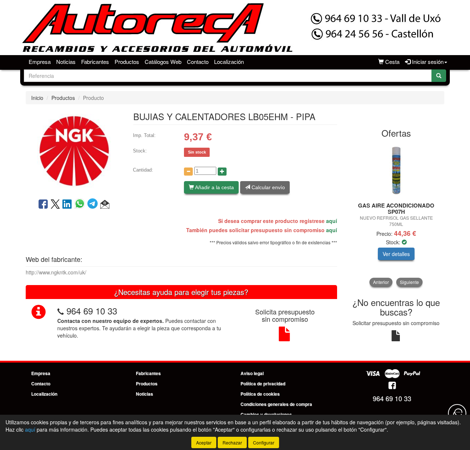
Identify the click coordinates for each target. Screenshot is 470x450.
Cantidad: (143, 170)
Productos (127, 61)
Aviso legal (252, 373)
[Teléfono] (60, 310)
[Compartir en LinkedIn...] (67, 204)
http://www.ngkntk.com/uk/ (56, 272)
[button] (104, 204)
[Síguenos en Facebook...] (392, 386)
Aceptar (204, 442)
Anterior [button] (381, 282)
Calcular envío (267, 187)
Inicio (37, 97)
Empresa (40, 61)
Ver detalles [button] (396, 254)
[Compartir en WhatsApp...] (81, 204)
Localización (229, 61)
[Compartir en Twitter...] (55, 204)
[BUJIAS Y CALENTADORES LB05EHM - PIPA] (74, 151)
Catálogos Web (163, 61)
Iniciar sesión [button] (427, 61)
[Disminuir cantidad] (188, 172)
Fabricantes (95, 61)
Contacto (198, 61)
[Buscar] (438, 75)
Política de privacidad (263, 383)
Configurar (263, 442)
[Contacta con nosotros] (457, 413)
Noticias (66, 61)
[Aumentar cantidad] (222, 172)
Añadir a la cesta (214, 187)
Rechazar (232, 442)
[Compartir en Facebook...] (43, 204)
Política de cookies (260, 393)
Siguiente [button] (409, 282)
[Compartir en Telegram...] (93, 204)
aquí (331, 220)
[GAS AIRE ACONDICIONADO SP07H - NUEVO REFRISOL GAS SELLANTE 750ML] (396, 170)
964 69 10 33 (91, 310)
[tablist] (396, 214)
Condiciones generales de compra (276, 404)
